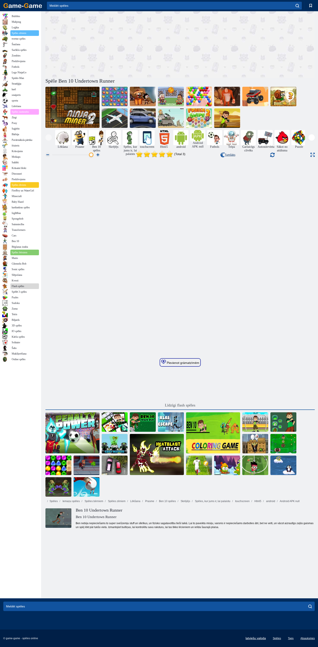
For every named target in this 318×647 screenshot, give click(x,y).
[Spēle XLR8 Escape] (171, 422)
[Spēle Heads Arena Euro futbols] (171, 96)
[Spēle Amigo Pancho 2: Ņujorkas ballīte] (255, 443)
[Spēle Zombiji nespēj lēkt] (143, 96)
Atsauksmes (307, 638)
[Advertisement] (112, 44)
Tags (291, 638)
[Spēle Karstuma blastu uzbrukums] (157, 454)
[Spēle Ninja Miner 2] (72, 107)
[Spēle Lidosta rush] (115, 118)
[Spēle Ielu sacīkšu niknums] (143, 118)
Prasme (149, 501)
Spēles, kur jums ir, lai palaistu (212, 501)
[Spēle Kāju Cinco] (283, 443)
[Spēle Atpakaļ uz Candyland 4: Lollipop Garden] (58, 465)
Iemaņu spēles (71, 501)
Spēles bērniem (93, 501)
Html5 (257, 501)
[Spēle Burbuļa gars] (199, 96)
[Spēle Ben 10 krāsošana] (213, 432)
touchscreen (242, 501)
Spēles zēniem (116, 501)
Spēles (54, 501)
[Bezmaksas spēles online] (22, 5)
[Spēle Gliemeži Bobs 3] (283, 96)
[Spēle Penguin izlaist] (283, 465)
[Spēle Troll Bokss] (58, 487)
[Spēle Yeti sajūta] (227, 96)
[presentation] (48, 137)
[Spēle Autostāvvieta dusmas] (115, 465)
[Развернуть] (312, 155)
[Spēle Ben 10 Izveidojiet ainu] (115, 422)
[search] (297, 6)
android (270, 501)
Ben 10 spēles (167, 501)
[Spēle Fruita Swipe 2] (199, 118)
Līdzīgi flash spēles (180, 405)
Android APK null (289, 501)
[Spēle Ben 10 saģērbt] (283, 422)
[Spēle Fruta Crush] (115, 96)
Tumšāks (230, 154)
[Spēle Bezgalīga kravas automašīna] (255, 96)
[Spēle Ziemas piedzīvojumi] (227, 465)
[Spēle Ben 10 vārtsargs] (255, 422)
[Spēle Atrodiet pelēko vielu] (115, 443)
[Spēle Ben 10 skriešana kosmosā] (143, 422)
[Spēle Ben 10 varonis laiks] (227, 118)
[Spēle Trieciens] (87, 487)
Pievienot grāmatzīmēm (182, 362)
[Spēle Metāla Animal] (171, 118)
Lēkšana (135, 501)
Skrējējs (185, 501)
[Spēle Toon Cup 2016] (255, 465)
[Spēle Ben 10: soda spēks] (72, 432)
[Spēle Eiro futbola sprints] (199, 465)
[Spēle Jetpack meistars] (87, 465)
